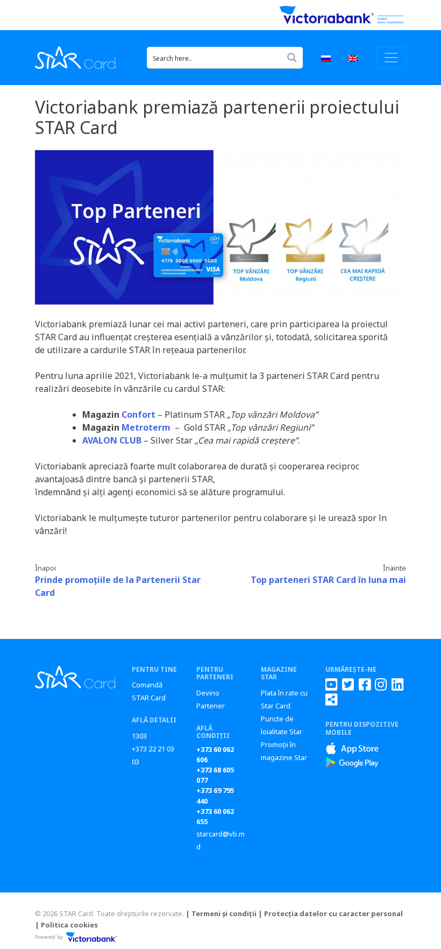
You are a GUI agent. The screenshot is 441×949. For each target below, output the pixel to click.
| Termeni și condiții (221, 913)
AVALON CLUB (111, 440)
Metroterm (146, 427)
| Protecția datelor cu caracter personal (330, 913)
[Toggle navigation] (391, 57)
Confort (138, 414)
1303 (139, 736)
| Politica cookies (66, 925)
